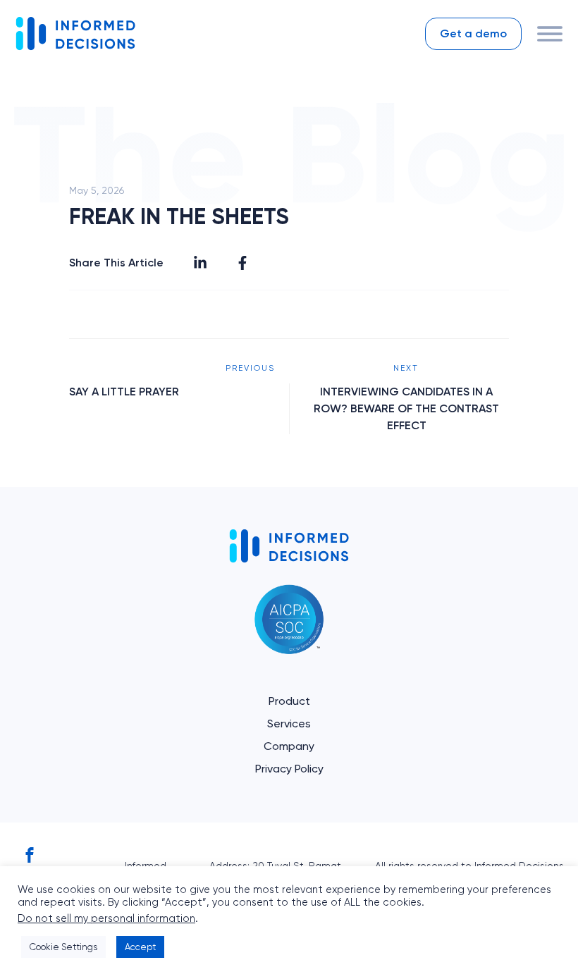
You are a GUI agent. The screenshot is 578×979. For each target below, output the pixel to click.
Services (289, 723)
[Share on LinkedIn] (200, 263)
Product (289, 701)
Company (289, 746)
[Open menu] (550, 33)
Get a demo (473, 33)
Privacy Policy (289, 768)
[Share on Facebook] (242, 263)
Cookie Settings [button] (63, 947)
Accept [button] (140, 947)
